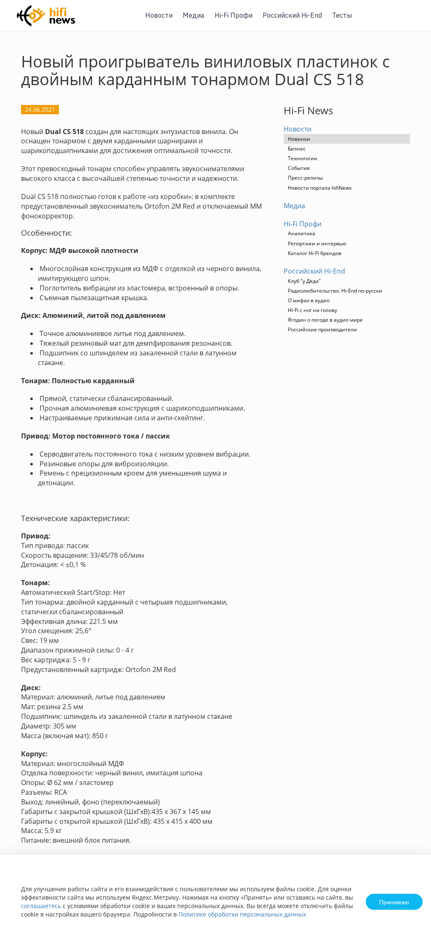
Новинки (299, 138)
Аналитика (301, 233)
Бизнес (297, 148)
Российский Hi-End (292, 15)
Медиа (194, 15)
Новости (159, 15)
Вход (411, 20)
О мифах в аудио (309, 300)
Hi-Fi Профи (234, 15)
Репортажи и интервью (317, 243)
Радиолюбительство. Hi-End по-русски (335, 290)
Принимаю (394, 902)
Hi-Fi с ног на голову (312, 310)
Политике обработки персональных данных (242, 914)
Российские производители (322, 329)
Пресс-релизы (305, 177)
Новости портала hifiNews (320, 187)
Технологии (302, 158)
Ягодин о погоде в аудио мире (325, 319)
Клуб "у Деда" (304, 281)
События (299, 168)
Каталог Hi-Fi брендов (314, 253)
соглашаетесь (41, 906)
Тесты (342, 15)
